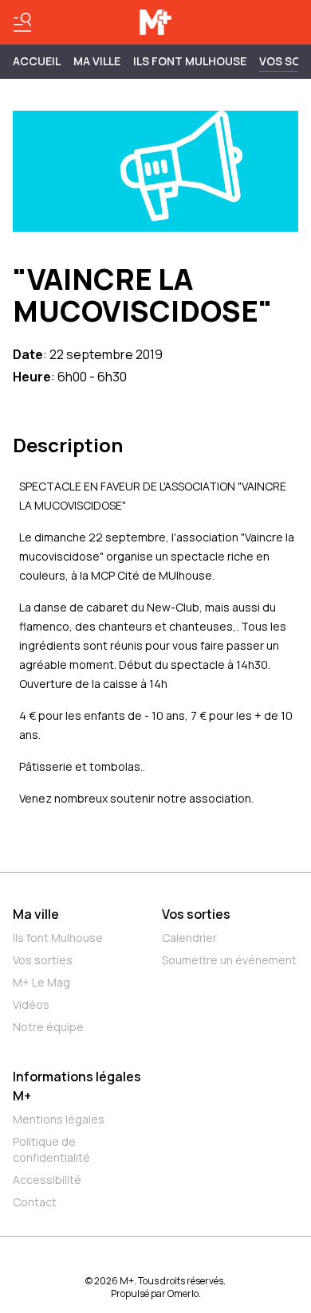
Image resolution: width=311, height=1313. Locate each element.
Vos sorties (43, 959)
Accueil (37, 60)
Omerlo (183, 1293)
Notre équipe (48, 1026)
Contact (35, 1201)
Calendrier (189, 937)
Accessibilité (47, 1179)
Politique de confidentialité (51, 1149)
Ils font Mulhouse (58, 937)
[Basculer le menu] (22, 22)
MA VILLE (96, 60)
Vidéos (31, 1004)
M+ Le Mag (41, 982)
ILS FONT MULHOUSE (189, 60)
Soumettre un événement (229, 959)
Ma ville (36, 914)
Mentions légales (58, 1119)
